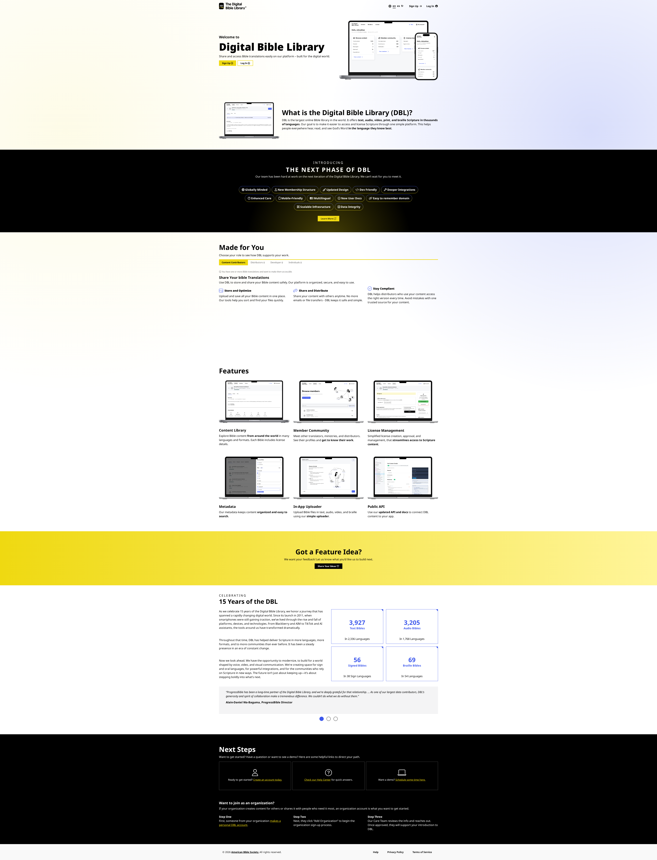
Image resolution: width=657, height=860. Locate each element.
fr (402, 6)
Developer (275, 262)
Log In (430, 6)
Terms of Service (422, 852)
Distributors (257, 262)
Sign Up (413, 6)
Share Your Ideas (327, 566)
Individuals (294, 262)
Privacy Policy (395, 852)
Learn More (327, 218)
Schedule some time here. (410, 779)
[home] (232, 6)
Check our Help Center (317, 779)
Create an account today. (267, 779)
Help (375, 852)
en (394, 6)
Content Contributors (233, 262)
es (398, 6)
